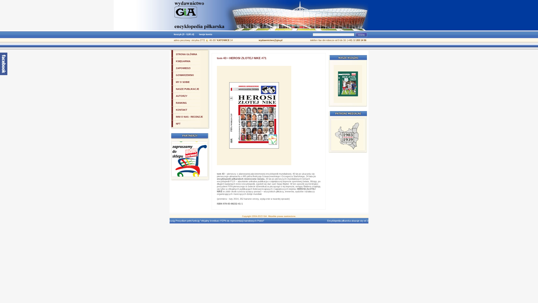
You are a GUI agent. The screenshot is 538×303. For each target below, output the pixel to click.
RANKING (181, 103)
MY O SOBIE (183, 82)
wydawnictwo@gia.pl (270, 40)
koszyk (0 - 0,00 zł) (184, 34)
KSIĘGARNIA (183, 61)
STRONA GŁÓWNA (186, 54)
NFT (178, 123)
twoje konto (205, 34)
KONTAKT (181, 110)
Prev (336, 134)
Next (359, 134)
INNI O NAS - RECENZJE (189, 117)
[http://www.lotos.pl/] (348, 143)
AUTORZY (181, 96)
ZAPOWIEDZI (183, 68)
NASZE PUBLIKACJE (187, 89)
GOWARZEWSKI (185, 75)
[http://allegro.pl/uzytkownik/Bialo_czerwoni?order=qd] (189, 161)
